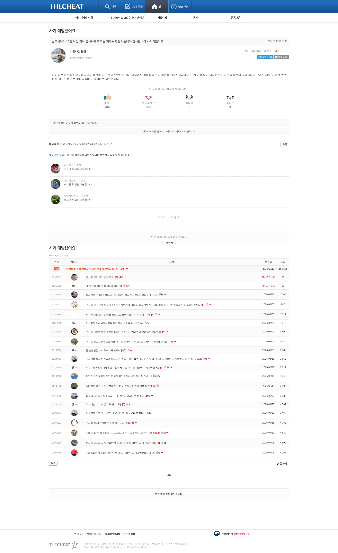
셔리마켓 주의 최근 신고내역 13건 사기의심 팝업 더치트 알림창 (121, 386)
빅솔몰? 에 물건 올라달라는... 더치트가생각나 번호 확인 (117, 396)
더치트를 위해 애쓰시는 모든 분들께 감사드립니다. (96, 269)
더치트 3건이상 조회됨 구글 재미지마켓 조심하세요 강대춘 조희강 (123, 433)
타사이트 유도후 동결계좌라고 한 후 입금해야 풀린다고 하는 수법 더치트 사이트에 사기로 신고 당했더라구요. (145, 358)
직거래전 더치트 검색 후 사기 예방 (105, 404)
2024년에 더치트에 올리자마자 (104, 286)
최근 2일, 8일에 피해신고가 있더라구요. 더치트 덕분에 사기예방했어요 (124, 367)
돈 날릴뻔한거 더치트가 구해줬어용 (106, 350)
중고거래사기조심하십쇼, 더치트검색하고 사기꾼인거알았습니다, (121, 294)
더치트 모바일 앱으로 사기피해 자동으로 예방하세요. (169, 131)
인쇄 (269, 51)
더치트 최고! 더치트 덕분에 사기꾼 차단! (108, 422)
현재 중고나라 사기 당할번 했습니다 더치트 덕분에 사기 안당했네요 (123, 443)
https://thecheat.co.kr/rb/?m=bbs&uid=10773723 (87, 144)
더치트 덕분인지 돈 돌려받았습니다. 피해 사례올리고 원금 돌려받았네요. (125, 331)
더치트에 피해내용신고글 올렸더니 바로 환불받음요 (114, 323)
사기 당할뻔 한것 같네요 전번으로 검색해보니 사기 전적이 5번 (120, 314)
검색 (110, 6)
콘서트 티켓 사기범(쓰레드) (102, 277)
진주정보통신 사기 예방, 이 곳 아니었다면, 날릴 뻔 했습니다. (119, 412)
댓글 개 (53, 155)
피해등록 (133, 6)
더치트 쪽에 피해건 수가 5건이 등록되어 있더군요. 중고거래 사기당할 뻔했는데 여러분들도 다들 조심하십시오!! (145, 304)
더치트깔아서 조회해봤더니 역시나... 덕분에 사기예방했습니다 (120, 453)
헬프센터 (180, 6)
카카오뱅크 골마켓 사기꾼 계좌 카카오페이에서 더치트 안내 (119, 376)
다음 (169, 475)
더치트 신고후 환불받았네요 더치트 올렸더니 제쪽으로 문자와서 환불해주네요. (129, 341)
